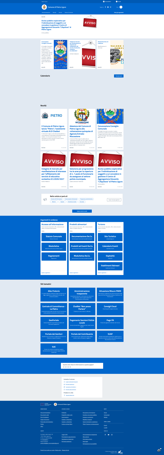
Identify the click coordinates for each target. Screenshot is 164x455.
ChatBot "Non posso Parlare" (82, 307)
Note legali (85, 441)
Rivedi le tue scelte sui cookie (47, 450)
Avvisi (105, 413)
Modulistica (54, 246)
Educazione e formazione (89, 413)
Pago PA (110, 320)
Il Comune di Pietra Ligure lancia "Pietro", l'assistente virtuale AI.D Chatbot (53, 128)
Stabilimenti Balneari (110, 265)
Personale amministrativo (46, 422)
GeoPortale (54, 320)
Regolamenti (53, 255)
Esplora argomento (46, 272)
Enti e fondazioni (44, 417)
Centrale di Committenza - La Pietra (53, 307)
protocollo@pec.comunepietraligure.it (49, 443)
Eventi (105, 425)
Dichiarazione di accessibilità (90, 444)
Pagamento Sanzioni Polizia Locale (82, 321)
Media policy (58, 450)
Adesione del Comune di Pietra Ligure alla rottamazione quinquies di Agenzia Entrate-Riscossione (81, 131)
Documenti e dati (44, 415)
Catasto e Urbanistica (67, 419)
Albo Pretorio (54, 291)
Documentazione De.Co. (82, 236)
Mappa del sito (65, 450)
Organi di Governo (44, 419)
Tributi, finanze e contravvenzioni (91, 424)
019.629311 (45, 440)
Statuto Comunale (54, 236)
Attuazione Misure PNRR (110, 291)
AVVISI (71, 186)
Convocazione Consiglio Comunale (47, 42)
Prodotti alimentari (78, 224)
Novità (54, 12)
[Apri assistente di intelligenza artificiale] (159, 450)
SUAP (110, 334)
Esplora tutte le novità (82, 211)
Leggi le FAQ (65, 434)
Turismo (101, 224)
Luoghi (105, 428)
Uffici (41, 426)
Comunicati (106, 415)
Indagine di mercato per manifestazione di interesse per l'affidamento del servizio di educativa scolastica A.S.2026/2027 (75, 46)
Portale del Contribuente (82, 334)
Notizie (105, 417)
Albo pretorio (86, 437)
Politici (42, 424)
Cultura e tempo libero (67, 424)
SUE (54, 346)
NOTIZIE (43, 147)
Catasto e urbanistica (67, 422)
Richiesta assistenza (66, 441)
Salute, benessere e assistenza (90, 422)
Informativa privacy (87, 439)
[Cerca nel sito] (121, 7)
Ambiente (64, 413)
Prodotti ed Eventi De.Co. (82, 246)
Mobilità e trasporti (87, 419)
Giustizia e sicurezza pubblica (90, 415)
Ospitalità (110, 255)
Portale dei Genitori (53, 334)
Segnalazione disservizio (67, 439)
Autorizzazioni (65, 417)
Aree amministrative (45, 413)
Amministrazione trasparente (82, 292)
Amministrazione (46, 12)
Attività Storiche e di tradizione (103, 42)
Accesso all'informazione (52, 224)
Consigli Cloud (110, 306)
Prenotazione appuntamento (69, 437)
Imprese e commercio (88, 417)
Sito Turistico (110, 236)
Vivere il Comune (69, 12)
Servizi (60, 12)
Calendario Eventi (110, 246)
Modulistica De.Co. (82, 255)
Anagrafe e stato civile (67, 415)
